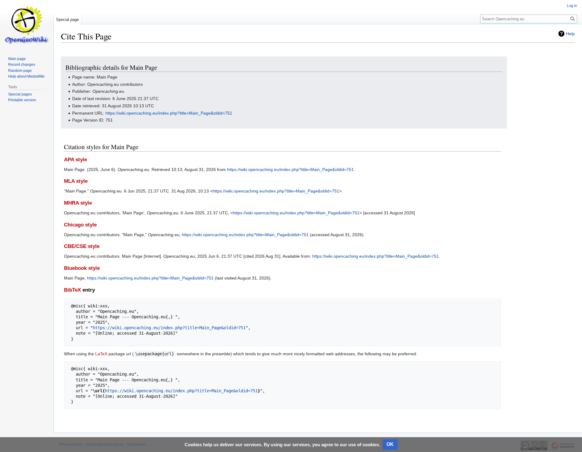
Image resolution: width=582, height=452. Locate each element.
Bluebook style (82, 268)
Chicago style (80, 225)
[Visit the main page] (26, 24)
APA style (75, 159)
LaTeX (101, 353)
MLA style (76, 181)
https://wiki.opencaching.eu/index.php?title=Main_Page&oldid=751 (168, 113)
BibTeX (72, 290)
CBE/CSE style (81, 246)
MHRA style (78, 203)
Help (570, 33)
